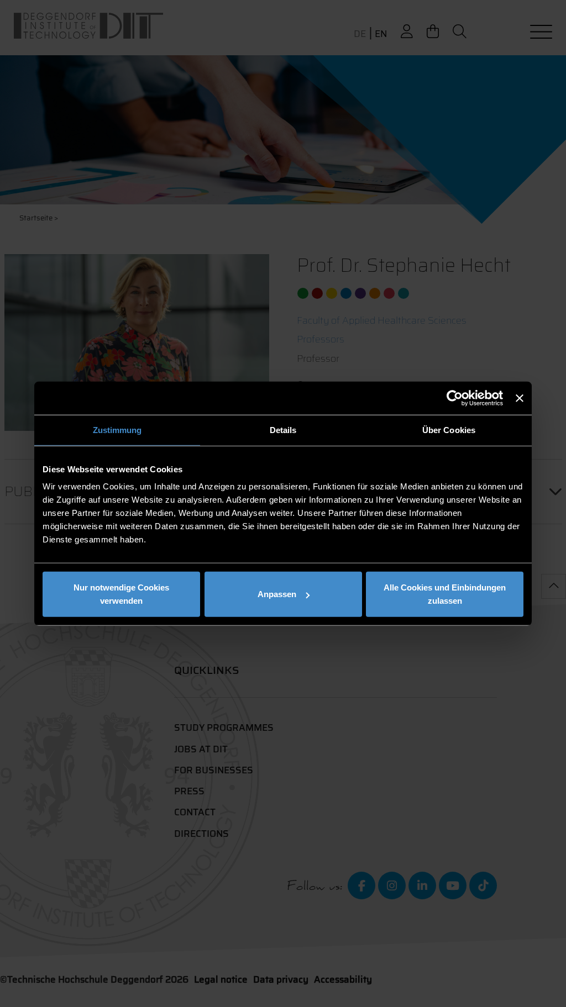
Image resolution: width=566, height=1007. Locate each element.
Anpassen (277, 594)
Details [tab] (283, 429)
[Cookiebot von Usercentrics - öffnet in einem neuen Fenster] (454, 397)
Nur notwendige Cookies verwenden (121, 594)
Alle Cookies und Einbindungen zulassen (445, 594)
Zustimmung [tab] (117, 429)
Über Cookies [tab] (448, 429)
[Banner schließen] (519, 398)
